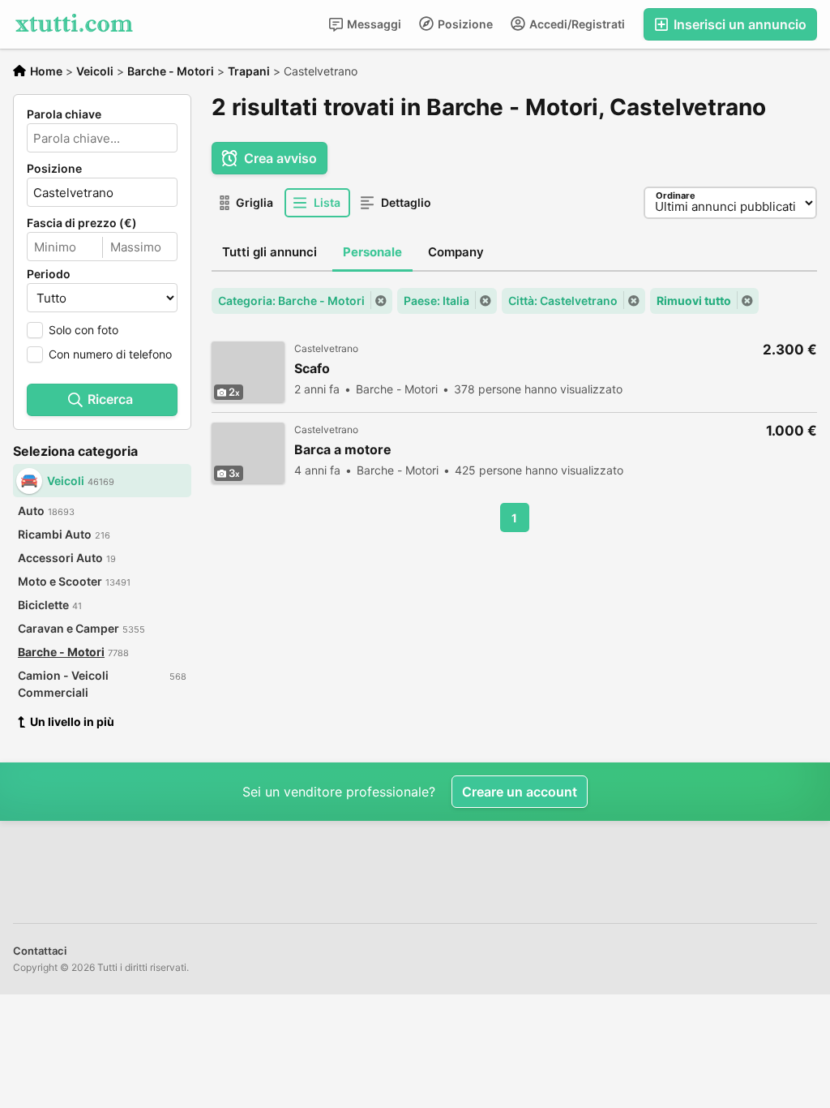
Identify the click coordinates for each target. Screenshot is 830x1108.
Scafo (312, 368)
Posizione (464, 24)
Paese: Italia (436, 300)
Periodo (49, 274)
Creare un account (519, 792)
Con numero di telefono (110, 354)
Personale (372, 252)
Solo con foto (83, 330)
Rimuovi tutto (694, 300)
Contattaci (39, 950)
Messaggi (372, 24)
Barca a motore (342, 449)
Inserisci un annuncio (738, 24)
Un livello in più (72, 721)
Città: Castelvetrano (563, 300)
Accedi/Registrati (576, 24)
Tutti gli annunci (269, 252)
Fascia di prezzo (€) (82, 223)
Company (456, 252)
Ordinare (675, 195)
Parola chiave (64, 114)
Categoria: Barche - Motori (291, 300)
